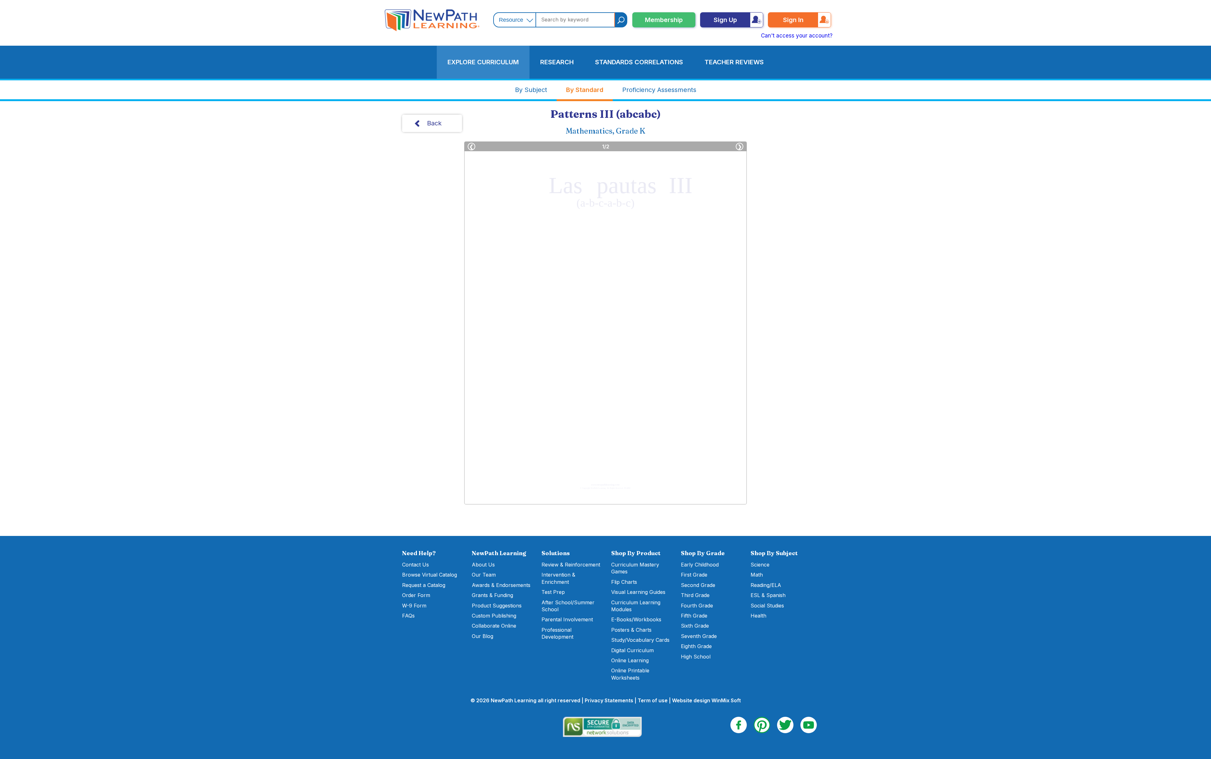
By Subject (531, 90)
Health (758, 615)
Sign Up (725, 20)
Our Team (484, 575)
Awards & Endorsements (501, 585)
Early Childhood (700, 564)
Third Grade (695, 595)
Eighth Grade (696, 646)
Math (757, 575)
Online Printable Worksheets (630, 674)
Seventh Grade (699, 636)
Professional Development (557, 633)
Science (760, 564)
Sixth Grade (695, 626)
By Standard (584, 90)
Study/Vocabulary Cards (640, 640)
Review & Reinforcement (570, 564)
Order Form (416, 595)
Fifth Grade (694, 615)
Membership (664, 20)
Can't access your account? (797, 35)
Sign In (793, 20)
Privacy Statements (609, 700)
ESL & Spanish (768, 595)
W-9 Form (414, 605)
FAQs (408, 615)
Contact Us (415, 564)
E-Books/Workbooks (636, 619)
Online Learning (630, 660)
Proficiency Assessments (659, 90)
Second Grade (698, 585)
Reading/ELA (766, 585)
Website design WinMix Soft (706, 700)
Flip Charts (624, 582)
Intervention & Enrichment (558, 578)
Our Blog (482, 636)
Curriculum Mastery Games (635, 568)
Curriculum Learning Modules (635, 605)
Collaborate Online (494, 626)
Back (434, 123)
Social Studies (767, 605)
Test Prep (553, 592)
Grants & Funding (492, 595)
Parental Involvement (567, 619)
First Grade (694, 575)
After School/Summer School (567, 605)
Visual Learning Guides (638, 592)
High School (696, 656)
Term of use (653, 700)
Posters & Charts (631, 630)
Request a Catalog (423, 585)
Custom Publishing (494, 615)
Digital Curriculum (632, 650)
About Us (483, 564)
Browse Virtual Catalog (429, 575)
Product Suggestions (497, 605)
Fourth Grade (697, 605)
